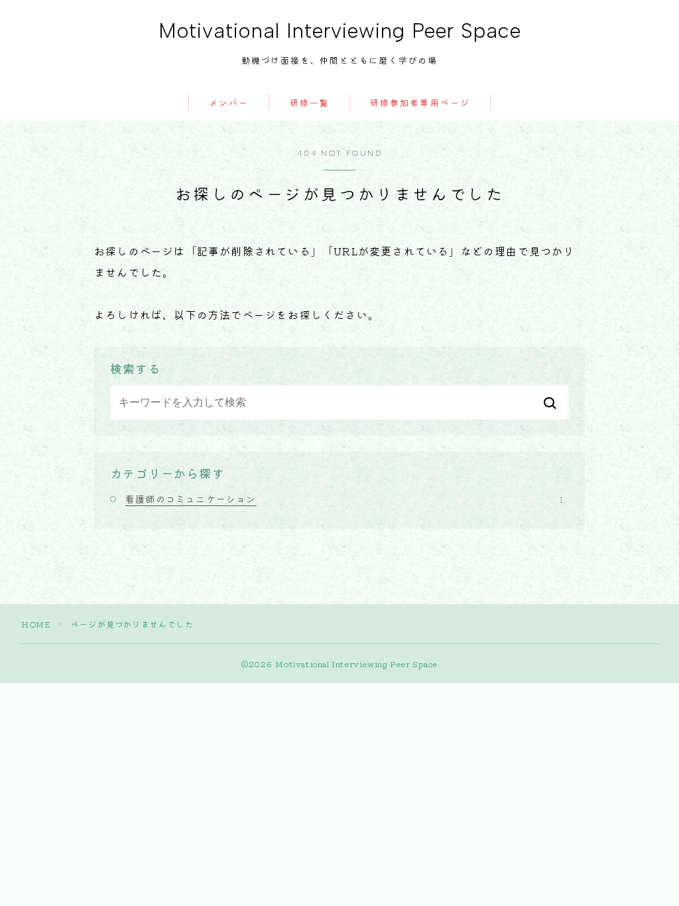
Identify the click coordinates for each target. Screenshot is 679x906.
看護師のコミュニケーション (344, 498)
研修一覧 (310, 103)
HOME (35, 623)
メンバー (229, 103)
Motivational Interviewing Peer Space (339, 31)
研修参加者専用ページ (420, 103)
